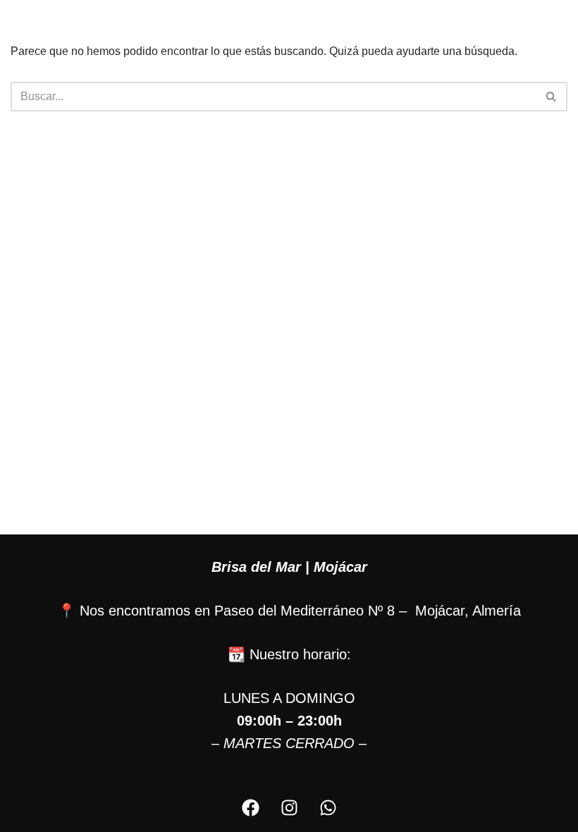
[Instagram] (289, 807)
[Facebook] (250, 807)
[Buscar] (551, 96)
